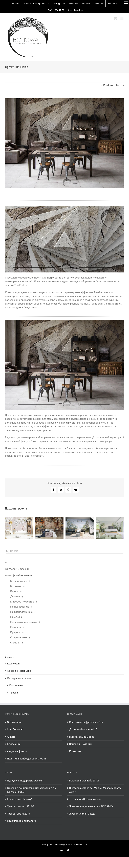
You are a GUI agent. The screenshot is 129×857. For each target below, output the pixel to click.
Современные (18, 637)
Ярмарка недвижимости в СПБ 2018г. (91, 806)
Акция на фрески (17, 751)
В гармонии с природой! (21, 820)
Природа (15, 632)
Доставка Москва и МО (83, 729)
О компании (14, 722)
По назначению (19, 606)
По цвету (15, 627)
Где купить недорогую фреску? (25, 780)
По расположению (21, 611)
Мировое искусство (22, 601)
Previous (108, 85)
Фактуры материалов (19, 678)
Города (14, 591)
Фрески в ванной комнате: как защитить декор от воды (31, 789)
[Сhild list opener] (29, 581)
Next (118, 85)
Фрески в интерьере (19, 670)
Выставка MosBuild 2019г (84, 780)
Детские (15, 596)
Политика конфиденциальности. (27, 758)
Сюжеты (15, 642)
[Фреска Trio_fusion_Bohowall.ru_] (64, 321)
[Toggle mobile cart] (115, 18)
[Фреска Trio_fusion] (64, 207)
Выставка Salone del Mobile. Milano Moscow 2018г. (95, 789)
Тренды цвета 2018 (18, 813)
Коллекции (13, 663)
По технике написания (23, 622)
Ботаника (16, 586)
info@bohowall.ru (75, 10)
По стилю (16, 616)
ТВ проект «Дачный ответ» (85, 799)
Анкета (11, 736)
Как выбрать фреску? (19, 799)
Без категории (18, 581)
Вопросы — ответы (80, 744)
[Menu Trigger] (125, 3)
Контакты (75, 751)
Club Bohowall (15, 729)
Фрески (13, 692)
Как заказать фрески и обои (86, 722)
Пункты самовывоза (81, 736)
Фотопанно (16, 685)
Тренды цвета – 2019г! (20, 806)
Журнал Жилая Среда (82, 813)
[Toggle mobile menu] (122, 18)
